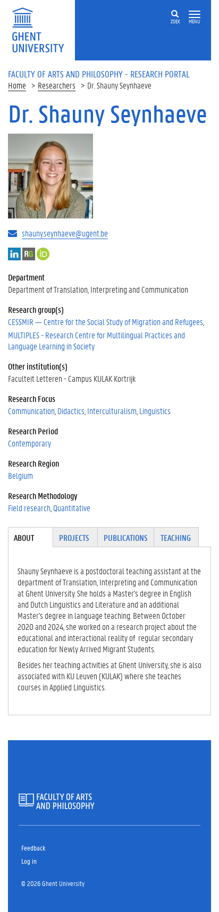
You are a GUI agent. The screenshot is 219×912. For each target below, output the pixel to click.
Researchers (56, 85)
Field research (29, 507)
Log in (29, 860)
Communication (31, 410)
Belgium (20, 475)
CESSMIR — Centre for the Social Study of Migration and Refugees (105, 321)
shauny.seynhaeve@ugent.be (65, 233)
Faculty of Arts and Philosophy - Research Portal (99, 74)
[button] (194, 14)
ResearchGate (28, 254)
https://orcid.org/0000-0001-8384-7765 (43, 254)
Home (17, 85)
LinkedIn (14, 254)
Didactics (71, 410)
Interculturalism (112, 410)
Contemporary (29, 443)
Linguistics (155, 410)
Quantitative (71, 507)
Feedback (33, 847)
